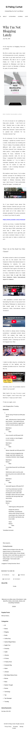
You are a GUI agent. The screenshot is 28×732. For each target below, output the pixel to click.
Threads (21, 575)
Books (5, 635)
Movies (6, 678)
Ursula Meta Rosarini (11, 467)
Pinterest (16, 579)
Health (5, 652)
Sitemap (21, 726)
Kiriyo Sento (9, 435)
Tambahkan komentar (8, 530)
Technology (7, 691)
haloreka (8, 486)
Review (6, 688)
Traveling (16, 406)
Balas (7, 428)
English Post (7, 645)
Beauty (6, 628)
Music (12, 406)
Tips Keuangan (8, 698)
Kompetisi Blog (8, 665)
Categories (12, 16)
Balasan (8, 429)
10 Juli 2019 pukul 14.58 (17, 435)
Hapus (10, 428)
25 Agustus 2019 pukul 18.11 (17, 506)
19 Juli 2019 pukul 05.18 (18, 450)
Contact (14, 728)
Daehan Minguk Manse (10, 642)
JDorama (6, 655)
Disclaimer (15, 726)
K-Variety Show (8, 661)
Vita (10, 506)
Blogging (8, 406)
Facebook (6, 575)
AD (5, 625)
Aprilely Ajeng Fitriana (11, 414)
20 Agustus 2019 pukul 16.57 (17, 486)
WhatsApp (6, 579)
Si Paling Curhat (14, 7)
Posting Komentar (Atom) (13, 563)
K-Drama (6, 658)
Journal (20, 16)
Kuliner (6, 668)
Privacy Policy (8, 726)
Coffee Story (7, 638)
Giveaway (6, 648)
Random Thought (8, 685)
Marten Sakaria (9, 450)
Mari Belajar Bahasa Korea (10, 675)
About (5, 16)
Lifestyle (6, 671)
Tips (5, 695)
